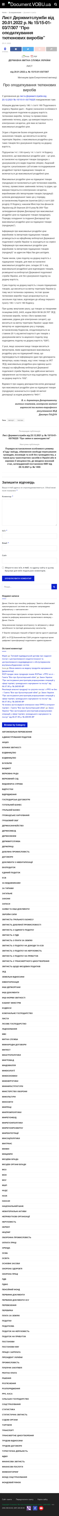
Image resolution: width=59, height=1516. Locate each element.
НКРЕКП (6, 1227)
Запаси (6, 903)
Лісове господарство (14, 1023)
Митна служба (10, 1039)
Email (5, 543)
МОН (4, 1174)
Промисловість (10, 1362)
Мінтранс (7, 1143)
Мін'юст (6, 1049)
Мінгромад (8, 1060)
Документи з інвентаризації (17, 862)
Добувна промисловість (16, 851)
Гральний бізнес (11, 809)
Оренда (6, 1247)
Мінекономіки (9, 1075)
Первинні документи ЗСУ (15, 1300)
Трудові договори (12, 1445)
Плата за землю (11, 1315)
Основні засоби (11, 1263)
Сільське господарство (15, 1398)
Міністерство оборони (14, 1091)
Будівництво (9, 752)
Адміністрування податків (16, 737)
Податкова (8, 1326)
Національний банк (13, 1206)
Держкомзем (9, 836)
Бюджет (6, 768)
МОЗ (4, 1169)
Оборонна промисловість (16, 1237)
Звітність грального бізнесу (18, 919)
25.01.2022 (6, 43)
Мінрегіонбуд (9, 1117)
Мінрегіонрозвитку (12, 1127)
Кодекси (6, 1008)
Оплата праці (9, 1242)
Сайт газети (7, 1499)
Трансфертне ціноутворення (18, 1435)
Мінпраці (6, 1107)
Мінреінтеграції (10, 1133)
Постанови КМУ (10, 1346)
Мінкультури (9, 1096)
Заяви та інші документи (16, 909)
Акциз (5, 742)
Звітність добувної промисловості (21, 924)
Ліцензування (9, 1028)
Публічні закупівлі (12, 1367)
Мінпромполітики (11, 1112)
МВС (4, 1034)
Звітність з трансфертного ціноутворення (25, 961)
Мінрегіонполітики (12, 1122)
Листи (5, 1018)
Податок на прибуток (14, 1336)
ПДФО (5, 1284)
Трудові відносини (12, 1440)
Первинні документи (13, 1294)
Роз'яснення (9, 1383)
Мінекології (8, 1070)
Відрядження (9, 794)
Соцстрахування (11, 1404)
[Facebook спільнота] (35, 1508)
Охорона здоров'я (12, 1268)
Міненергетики (10, 1081)
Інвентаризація (10, 982)
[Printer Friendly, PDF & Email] (29, 56)
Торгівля (7, 1425)
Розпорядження (11, 1388)
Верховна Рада (10, 773)
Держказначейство (13, 825)
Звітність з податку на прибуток (20, 955)
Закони (6, 898)
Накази (6, 1200)
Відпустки (7, 789)
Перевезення (9, 1305)
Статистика (8, 1409)
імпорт (11, 420)
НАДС (5, 1190)
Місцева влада (10, 1159)
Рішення (6, 1378)
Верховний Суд (10, 778)
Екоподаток (9, 867)
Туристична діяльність (15, 1451)
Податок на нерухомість (15, 1331)
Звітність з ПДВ (10, 935)
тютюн (20, 420)
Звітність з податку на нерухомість (22, 950)
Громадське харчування (15, 815)
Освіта (5, 1258)
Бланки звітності (11, 747)
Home (4, 12)
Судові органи (10, 1419)
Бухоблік (7, 763)
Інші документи (10, 992)
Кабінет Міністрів (11, 1002)
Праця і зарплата (11, 1352)
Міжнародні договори (14, 1044)
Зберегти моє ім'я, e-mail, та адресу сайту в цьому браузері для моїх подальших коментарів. (29, 569)
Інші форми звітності (13, 997)
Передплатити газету (24, 1499)
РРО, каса (7, 1393)
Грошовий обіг (10, 820)
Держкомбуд (9, 830)
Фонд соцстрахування (14, 1477)
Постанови (8, 1341)
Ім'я (4, 530)
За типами (8, 888)
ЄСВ (4, 877)
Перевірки (7, 1310)
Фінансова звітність (13, 1461)
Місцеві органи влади (14, 1164)
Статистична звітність (14, 1414)
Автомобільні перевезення (17, 731)
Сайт (4, 555)
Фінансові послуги (12, 1466)
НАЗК (4, 1195)
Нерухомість (9, 1221)
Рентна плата (9, 1372)
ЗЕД (4, 971)
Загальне (7, 893)
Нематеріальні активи (14, 1211)
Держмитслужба (29, 12)
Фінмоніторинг (10, 1471)
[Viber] (29, 1508)
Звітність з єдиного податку (18, 929)
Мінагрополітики (11, 1055)
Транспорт (8, 1430)
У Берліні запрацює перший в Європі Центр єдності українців (29, 632)
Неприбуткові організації (16, 1216)
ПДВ (4, 1279)
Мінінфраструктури (12, 1086)
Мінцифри (7, 1154)
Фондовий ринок (11, 1482)
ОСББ (5, 1253)
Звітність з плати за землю (17, 940)
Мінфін (5, 1148)
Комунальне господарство (17, 1013)
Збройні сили (9, 914)
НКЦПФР (6, 1232)
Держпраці (7, 846)
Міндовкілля (9, 1065)
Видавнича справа (12, 783)
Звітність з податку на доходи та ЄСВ (23, 945)
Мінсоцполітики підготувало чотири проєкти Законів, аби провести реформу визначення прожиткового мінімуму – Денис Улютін (27, 617)
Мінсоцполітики (11, 1138)
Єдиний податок (11, 872)
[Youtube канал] (41, 1508)
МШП (4, 1185)
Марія (4, 655)
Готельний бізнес (12, 804)
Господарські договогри (16, 799)
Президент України (12, 1357)
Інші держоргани (11, 987)
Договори (7, 856)
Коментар (7, 496)
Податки (6, 1320)
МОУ (4, 1180)
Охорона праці (10, 1273)
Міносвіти (7, 1101)
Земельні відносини (13, 976)
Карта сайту (43, 1499)
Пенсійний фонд (11, 1289)
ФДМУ (5, 1456)
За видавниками (15, 12)
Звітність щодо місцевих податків (21, 966)
